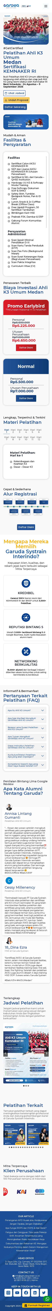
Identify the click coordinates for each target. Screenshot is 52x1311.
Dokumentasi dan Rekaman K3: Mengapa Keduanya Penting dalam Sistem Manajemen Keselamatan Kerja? (26, 1247)
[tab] (6, 431)
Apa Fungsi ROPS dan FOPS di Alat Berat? (26, 1228)
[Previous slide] (5, 1134)
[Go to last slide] (5, 1053)
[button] (26, 1053)
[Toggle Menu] (46, 6)
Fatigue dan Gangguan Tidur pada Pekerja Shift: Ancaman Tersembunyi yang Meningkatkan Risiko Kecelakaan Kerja (26, 1236)
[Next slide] (46, 1053)
